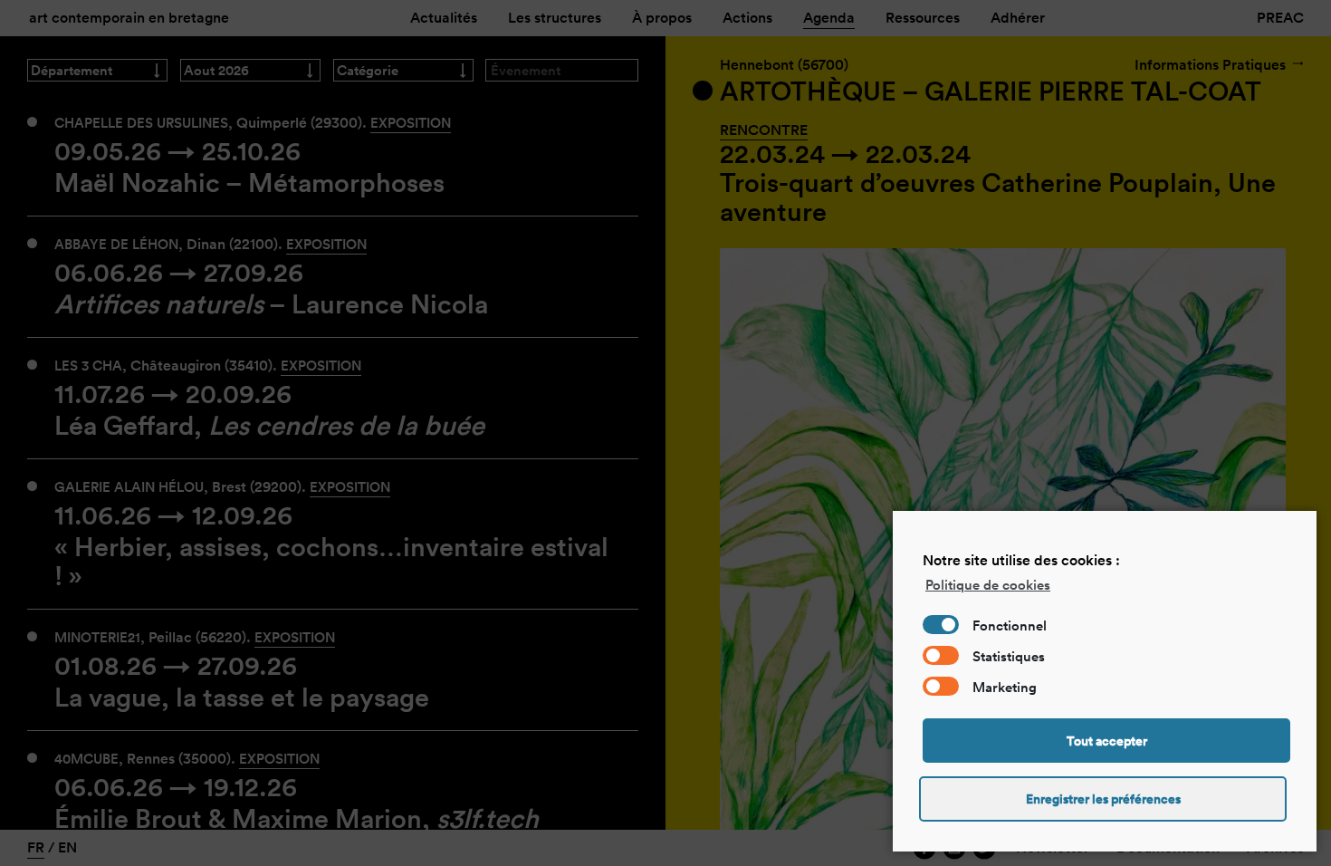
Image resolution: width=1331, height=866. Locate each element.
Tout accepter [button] (1107, 741)
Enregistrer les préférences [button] (1103, 799)
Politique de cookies (987, 584)
